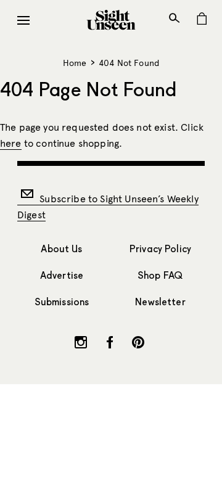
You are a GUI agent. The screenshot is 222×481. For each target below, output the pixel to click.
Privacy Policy (160, 249)
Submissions (62, 302)
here (11, 143)
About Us (61, 249)
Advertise (61, 275)
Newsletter (160, 302)
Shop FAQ (160, 275)
